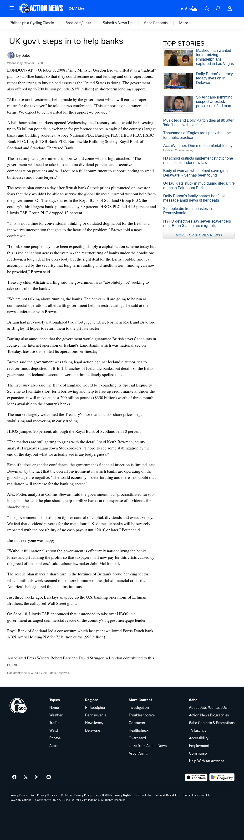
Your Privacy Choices (44, 795)
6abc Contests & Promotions (211, 723)
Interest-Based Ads (167, 795)
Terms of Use (143, 795)
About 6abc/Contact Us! (208, 708)
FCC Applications (20, 799)
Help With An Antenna (206, 761)
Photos (55, 738)
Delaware (92, 730)
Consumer (137, 723)
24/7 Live (77, 8)
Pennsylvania (95, 715)
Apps (53, 746)
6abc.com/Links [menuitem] (78, 23)
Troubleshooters (141, 715)
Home (54, 708)
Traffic (54, 723)
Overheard (137, 738)
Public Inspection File (196, 795)
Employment (199, 746)
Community (198, 753)
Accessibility (198, 738)
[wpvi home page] (18, 705)
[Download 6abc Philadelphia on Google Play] (221, 777)
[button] (12, 8)
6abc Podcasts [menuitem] (156, 23)
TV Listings (197, 730)
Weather (56, 715)
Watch (54, 730)
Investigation (139, 708)
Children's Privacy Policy (76, 795)
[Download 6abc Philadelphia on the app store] (196, 777)
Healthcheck (138, 730)
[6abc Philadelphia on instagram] (37, 777)
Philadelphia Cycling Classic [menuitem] (32, 23)
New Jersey (94, 723)
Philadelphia (95, 708)
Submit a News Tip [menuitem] (118, 23)
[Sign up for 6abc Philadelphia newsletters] (48, 777)
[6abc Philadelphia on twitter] (25, 777)
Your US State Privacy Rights (113, 795)
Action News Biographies (209, 715)
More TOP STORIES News (198, 235)
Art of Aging (138, 753)
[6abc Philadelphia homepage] (41, 8)
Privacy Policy (18, 795)
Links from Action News (147, 746)
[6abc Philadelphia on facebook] (14, 777)
